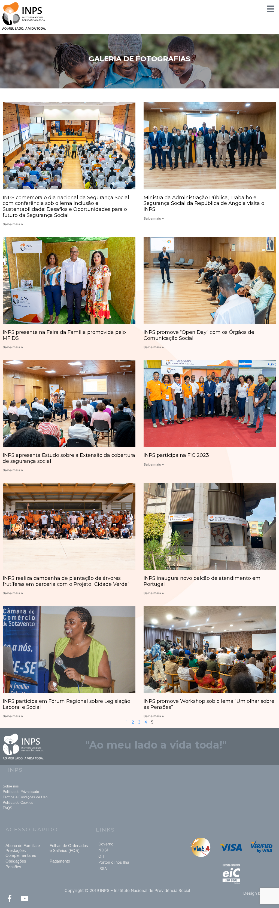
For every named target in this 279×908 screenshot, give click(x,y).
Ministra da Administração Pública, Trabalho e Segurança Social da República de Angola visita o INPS (204, 203)
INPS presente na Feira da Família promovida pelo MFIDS (64, 335)
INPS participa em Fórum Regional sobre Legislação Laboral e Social (66, 704)
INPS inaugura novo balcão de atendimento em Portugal (202, 581)
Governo (105, 844)
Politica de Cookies (18, 803)
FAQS (7, 808)
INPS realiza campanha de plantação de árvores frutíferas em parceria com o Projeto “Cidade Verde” (66, 581)
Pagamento (60, 861)
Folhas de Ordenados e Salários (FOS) (69, 848)
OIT (101, 856)
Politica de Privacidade (21, 792)
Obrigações (15, 861)
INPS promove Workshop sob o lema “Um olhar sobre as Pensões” (209, 704)
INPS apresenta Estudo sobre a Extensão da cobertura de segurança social (69, 458)
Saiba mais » (13, 224)
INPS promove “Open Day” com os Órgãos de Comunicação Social (199, 335)
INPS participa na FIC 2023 (176, 455)
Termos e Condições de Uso (25, 797)
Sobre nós (11, 786)
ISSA (102, 868)
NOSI (103, 850)
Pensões (13, 866)
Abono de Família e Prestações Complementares (22, 850)
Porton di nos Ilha (113, 862)
